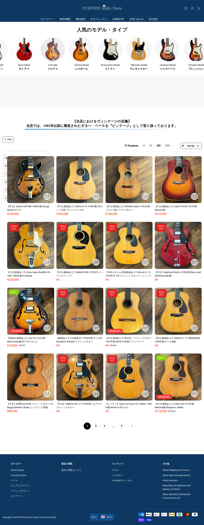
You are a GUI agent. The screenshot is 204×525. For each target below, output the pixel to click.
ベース (14, 480)
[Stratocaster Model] (90, 50)
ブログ (115, 470)
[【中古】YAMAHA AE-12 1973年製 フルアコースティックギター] (79, 377)
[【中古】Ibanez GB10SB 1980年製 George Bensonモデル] (30, 179)
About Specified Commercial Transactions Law (176, 496)
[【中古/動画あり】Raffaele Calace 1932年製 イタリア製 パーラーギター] (129, 179)
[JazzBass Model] (148, 50)
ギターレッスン (98, 19)
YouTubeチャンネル (122, 480)
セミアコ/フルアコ (20, 485)
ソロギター (117, 475)
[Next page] (131, 426)
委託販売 (80, 19)
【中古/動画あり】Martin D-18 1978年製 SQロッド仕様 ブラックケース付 (79, 208)
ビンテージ (16, 496)
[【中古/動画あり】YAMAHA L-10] (178, 311)
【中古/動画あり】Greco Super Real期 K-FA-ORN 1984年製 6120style (29, 274)
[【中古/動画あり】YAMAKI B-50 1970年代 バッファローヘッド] (79, 245)
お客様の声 (118, 19)
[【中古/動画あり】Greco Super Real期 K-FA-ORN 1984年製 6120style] (30, 245)
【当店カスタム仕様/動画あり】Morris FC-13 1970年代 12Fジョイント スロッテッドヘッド (128, 274)
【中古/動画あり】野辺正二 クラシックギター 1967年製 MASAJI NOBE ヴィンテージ (129, 340)
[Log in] (192, 8)
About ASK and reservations (176, 475)
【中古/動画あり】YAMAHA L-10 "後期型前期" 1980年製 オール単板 (177, 340)
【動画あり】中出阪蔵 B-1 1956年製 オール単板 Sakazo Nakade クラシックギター (79, 340)
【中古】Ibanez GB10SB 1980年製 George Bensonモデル (28, 208)
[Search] (186, 8)
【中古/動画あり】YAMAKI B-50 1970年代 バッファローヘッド (79, 274)
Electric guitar (17, 470)
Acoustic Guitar (18, 475)
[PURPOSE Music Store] (102, 8)
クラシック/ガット (20, 490)
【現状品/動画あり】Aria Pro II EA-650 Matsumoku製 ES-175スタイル (26, 340)
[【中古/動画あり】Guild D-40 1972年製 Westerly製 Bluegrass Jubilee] (178, 377)
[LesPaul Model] (62, 50)
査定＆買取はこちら (71, 470)
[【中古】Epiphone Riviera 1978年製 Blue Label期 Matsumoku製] (178, 245)
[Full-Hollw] (33, 50)
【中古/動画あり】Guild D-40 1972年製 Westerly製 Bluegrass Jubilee (174, 406)
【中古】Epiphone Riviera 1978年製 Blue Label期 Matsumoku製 (178, 274)
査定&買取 (65, 19)
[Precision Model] (176, 50)
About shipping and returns (176, 470)
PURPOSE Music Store (28, 517)
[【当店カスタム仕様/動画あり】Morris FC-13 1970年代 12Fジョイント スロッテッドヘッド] (129, 245)
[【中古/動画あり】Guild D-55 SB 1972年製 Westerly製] (178, 179)
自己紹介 (153, 19)
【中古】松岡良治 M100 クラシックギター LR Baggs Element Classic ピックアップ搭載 (30, 406)
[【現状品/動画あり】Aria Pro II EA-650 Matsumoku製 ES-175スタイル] (30, 311)
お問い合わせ (136, 19)
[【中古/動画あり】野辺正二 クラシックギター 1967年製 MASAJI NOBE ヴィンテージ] (129, 311)
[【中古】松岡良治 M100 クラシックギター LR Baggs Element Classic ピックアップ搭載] (30, 377)
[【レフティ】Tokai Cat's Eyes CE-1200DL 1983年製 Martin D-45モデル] (129, 377)
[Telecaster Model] (119, 50)
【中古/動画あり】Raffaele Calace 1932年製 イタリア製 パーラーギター (128, 208)
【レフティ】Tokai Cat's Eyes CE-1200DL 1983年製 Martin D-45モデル (129, 406)
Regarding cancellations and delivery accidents (177, 487)
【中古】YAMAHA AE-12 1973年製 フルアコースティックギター (79, 406)
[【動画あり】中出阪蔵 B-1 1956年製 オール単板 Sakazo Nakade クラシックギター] (79, 311)
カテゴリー (47, 19)
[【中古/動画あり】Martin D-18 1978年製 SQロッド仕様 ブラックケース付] (79, 179)
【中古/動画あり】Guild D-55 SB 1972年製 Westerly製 (176, 208)
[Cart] (199, 8)
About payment (170, 480)
